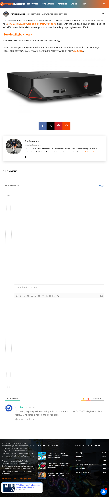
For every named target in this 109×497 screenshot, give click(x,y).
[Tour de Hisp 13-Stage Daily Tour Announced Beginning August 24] (42, 465)
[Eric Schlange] (6, 14)
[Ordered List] (32, 295)
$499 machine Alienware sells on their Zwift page (31, 23)
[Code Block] (43, 295)
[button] (104, 4)
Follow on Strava (91, 152)
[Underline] (24, 295)
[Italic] (20, 295)
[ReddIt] (66, 126)
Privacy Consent (21, 484)
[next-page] (44, 484)
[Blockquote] (39, 295)
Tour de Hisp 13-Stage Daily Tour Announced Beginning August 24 (58, 465)
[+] (53, 296)
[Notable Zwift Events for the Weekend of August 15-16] (42, 475)
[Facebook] (43, 126)
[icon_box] (16, 490)
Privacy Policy (7, 484)
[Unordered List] (35, 295)
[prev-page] (39, 484)
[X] (50, 126)
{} (50, 296)
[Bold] (17, 295)
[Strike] (28, 295)
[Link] (47, 295)
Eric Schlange (18, 14)
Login (101, 185)
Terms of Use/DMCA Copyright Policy (17, 479)
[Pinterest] (58, 126)
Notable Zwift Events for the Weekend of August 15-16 (58, 474)
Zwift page (78, 50)
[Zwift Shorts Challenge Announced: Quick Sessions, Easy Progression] (42, 456)
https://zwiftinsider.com (32, 145)
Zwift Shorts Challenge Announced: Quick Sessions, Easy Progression (58, 455)
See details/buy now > (17, 34)
